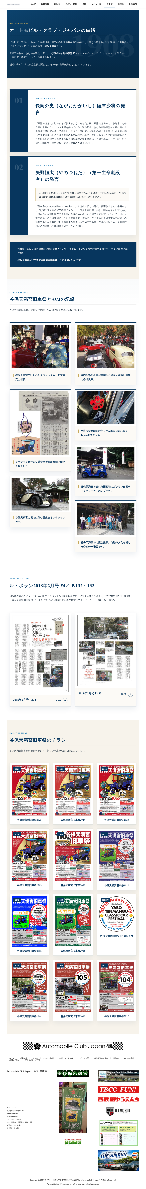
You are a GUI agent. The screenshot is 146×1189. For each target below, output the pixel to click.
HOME (12, 1058)
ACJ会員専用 (129, 1058)
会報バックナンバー (67, 1058)
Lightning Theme (73, 1184)
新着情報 (23, 1058)
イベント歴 (84, 1058)
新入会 (35, 1058)
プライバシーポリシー (33, 1060)
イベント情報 (48, 1058)
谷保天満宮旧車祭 (101, 1058)
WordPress (60, 1184)
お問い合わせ (14, 1060)
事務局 (116, 1058)
